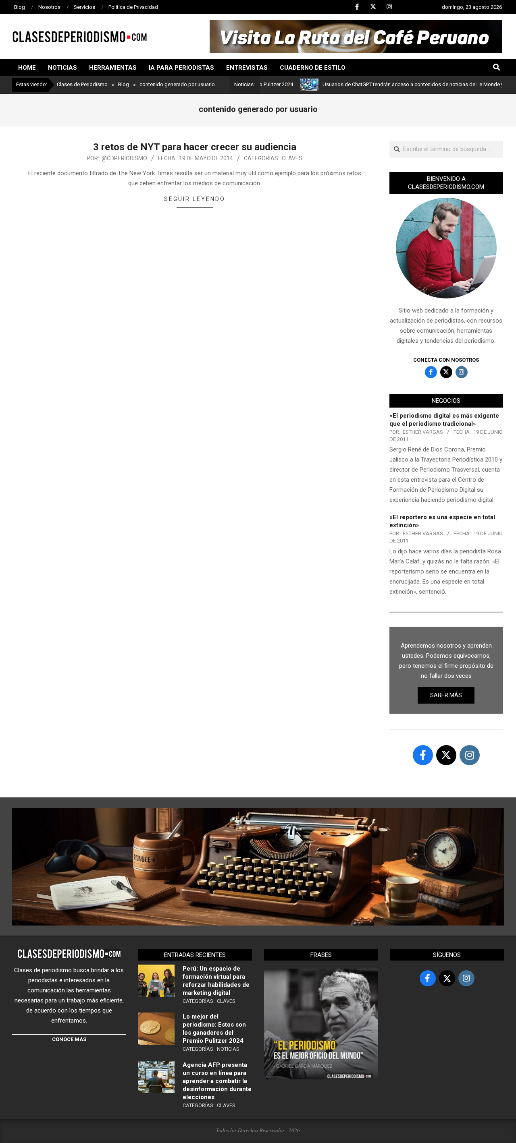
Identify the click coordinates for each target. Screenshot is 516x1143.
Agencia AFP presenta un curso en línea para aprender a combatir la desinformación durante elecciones (217, 1081)
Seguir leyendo (194, 199)
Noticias (228, 1049)
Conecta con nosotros (446, 360)
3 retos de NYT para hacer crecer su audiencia (194, 147)
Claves (292, 158)
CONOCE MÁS (69, 1039)
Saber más (446, 695)
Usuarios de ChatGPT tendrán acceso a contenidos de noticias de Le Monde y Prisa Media (403, 84)
